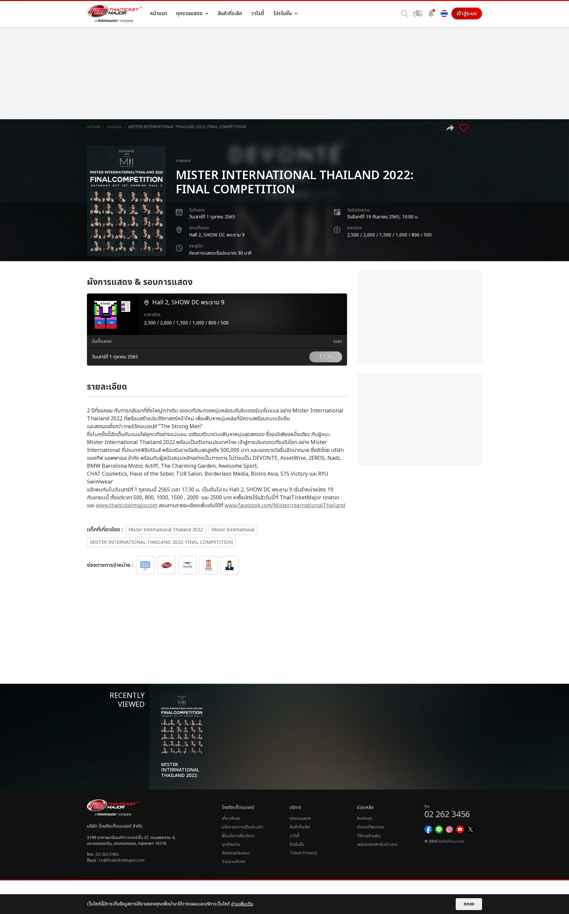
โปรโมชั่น (296, 844)
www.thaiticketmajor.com (126, 506)
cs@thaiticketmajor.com (122, 860)
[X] (470, 829)
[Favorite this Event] (463, 128)
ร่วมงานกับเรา (233, 861)
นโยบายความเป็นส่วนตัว (242, 827)
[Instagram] (449, 829)
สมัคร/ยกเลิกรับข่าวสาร (377, 844)
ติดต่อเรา (364, 818)
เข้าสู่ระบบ (467, 13)
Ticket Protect (303, 853)
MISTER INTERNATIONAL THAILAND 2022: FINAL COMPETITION (161, 542)
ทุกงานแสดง (300, 818)
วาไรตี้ (294, 836)
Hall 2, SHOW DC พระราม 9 (217, 235)
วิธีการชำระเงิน (369, 836)
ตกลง (469, 904)
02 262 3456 (107, 854)
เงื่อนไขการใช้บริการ (238, 836)
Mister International (233, 529)
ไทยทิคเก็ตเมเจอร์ (451, 841)
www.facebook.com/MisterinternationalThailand (285, 506)
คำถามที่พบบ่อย (370, 827)
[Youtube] (460, 829)
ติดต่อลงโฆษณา (236, 853)
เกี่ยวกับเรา (231, 818)
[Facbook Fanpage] (428, 829)
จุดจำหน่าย (231, 844)
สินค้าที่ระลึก (299, 827)
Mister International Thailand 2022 (165, 529)
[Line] (439, 829)
